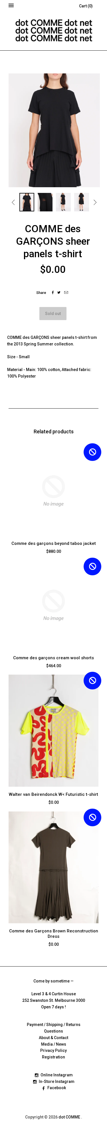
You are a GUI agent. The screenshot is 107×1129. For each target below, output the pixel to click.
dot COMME (69, 1117)
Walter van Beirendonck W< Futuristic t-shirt (53, 794)
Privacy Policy (53, 1050)
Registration (53, 1057)
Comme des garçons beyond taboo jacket (53, 543)
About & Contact (53, 1037)
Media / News (53, 1044)
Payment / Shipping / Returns (53, 1024)
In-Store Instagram (56, 1081)
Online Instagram (57, 1075)
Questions (53, 1031)
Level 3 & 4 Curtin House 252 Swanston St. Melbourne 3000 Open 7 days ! (53, 1000)
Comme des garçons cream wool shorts (53, 657)
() (86, 6)
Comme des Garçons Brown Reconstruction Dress (53, 933)
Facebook (56, 1087)
